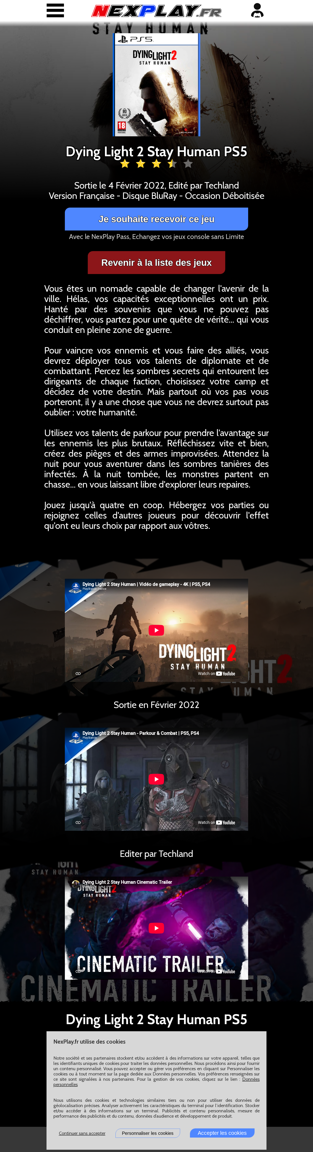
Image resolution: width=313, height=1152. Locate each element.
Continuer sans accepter (82, 1133)
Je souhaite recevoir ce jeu (156, 219)
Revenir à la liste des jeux (156, 263)
